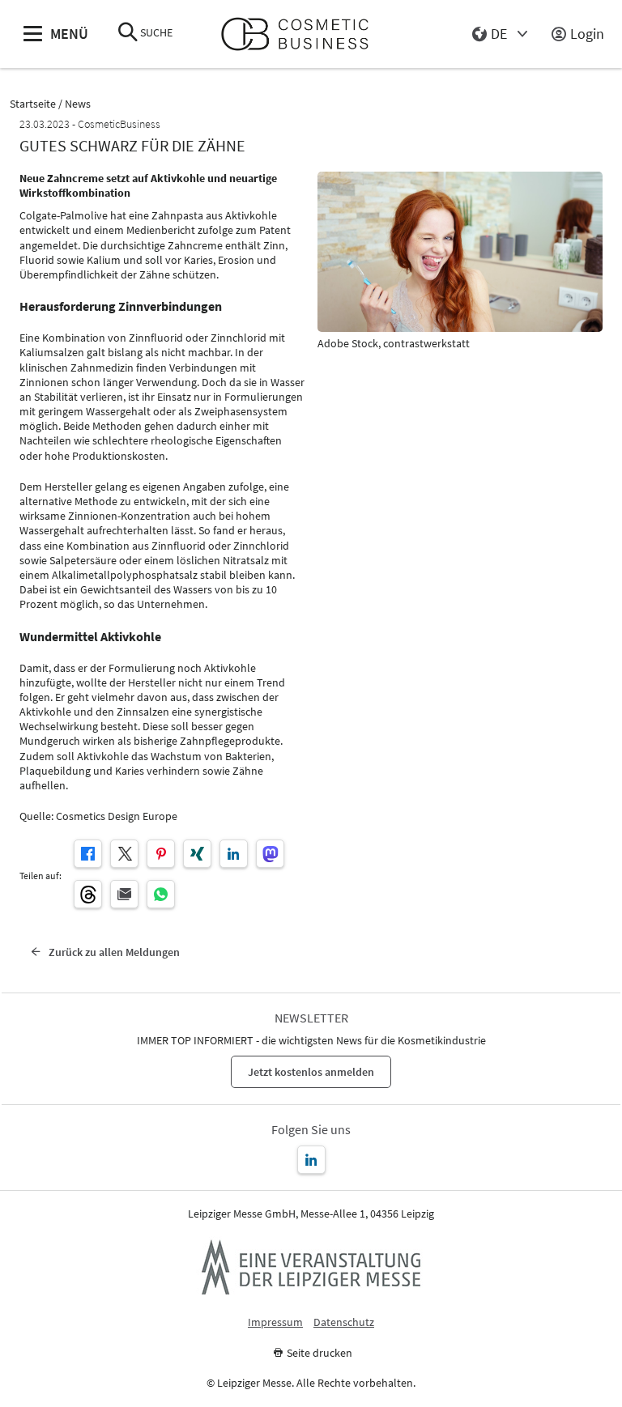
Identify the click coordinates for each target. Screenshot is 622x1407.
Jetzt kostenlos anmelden (311, 1072)
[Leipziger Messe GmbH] (311, 1267)
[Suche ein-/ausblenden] (128, 33)
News (78, 104)
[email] (124, 894)
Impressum (275, 1322)
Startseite (33, 104)
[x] (124, 854)
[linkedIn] (233, 854)
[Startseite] (301, 34)
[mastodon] (270, 854)
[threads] (88, 894)
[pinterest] (161, 854)
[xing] (197, 854)
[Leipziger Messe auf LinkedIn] (311, 1160)
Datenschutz (343, 1322)
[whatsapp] (161, 894)
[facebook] (88, 854)
